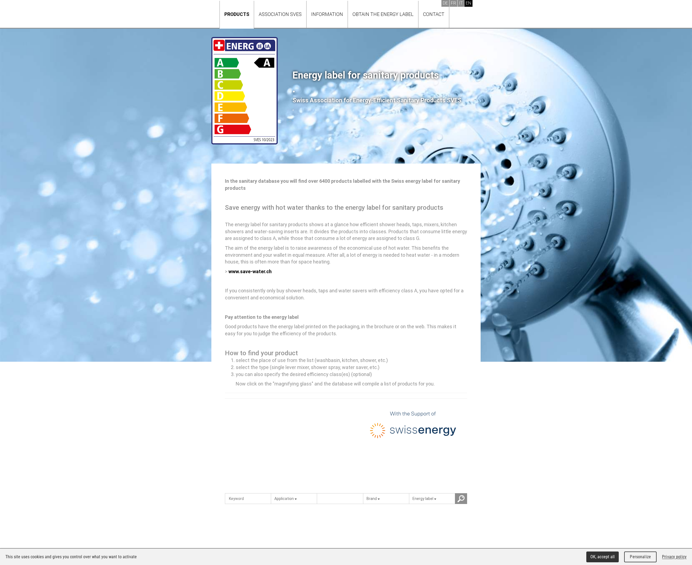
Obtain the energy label (383, 14)
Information (327, 14)
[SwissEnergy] (413, 426)
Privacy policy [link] (674, 556)
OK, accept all (602, 556)
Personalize (640, 556)
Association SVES (280, 14)
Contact (433, 14)
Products (236, 14)
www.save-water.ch (250, 271)
